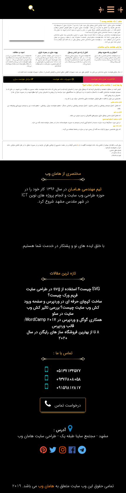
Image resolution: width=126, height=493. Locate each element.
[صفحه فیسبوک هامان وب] (72, 450)
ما (78, 145)
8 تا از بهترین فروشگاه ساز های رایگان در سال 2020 (63, 335)
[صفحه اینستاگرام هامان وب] (62, 450)
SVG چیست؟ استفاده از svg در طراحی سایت (63, 289)
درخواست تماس (66, 405)
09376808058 (68, 379)
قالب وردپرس (63, 326)
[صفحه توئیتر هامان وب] (53, 450)
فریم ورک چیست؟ (63, 295)
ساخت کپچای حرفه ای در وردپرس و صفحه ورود (63, 301)
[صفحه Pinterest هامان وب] (43, 450)
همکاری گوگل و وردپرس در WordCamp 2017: (63, 320)
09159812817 (68, 388)
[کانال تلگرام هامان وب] (82, 450)
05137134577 (68, 371)
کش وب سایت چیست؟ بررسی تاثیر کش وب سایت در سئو (63, 311)
